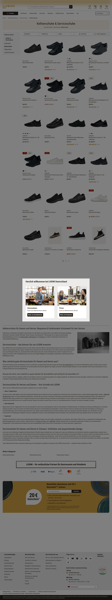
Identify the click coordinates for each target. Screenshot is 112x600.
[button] (40, 302)
